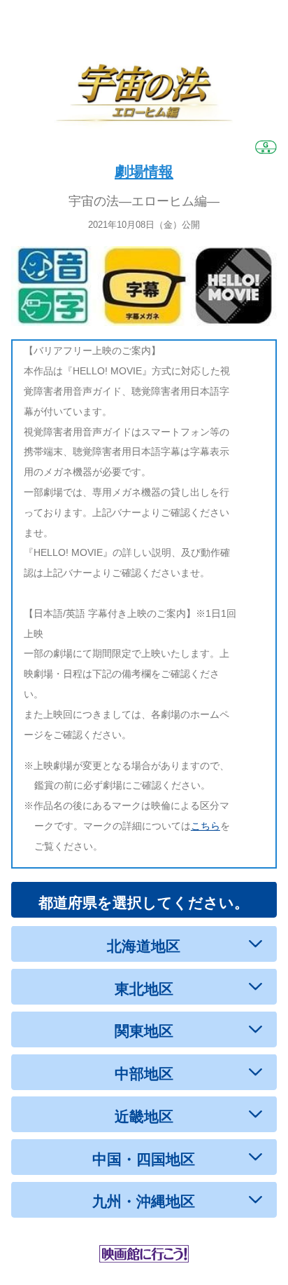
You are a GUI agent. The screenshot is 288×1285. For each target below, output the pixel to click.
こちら (205, 825)
